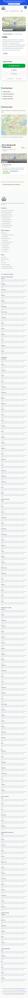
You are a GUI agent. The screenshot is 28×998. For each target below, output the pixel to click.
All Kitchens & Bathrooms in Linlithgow (12, 184)
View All (22, 147)
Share (6, 53)
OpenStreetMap (19, 134)
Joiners (2, 282)
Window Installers (11, 286)
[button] (15, 23)
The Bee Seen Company (19, 990)
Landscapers (17, 286)
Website (15, 70)
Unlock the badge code (13, 3)
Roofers (11, 279)
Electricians (7, 279)
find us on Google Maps (22, 991)
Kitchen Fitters (24, 279)
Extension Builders (4, 286)
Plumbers (3, 279)
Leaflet (14, 134)
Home (6, 10)
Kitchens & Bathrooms (14, 10)
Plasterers (22, 286)
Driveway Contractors (17, 279)
